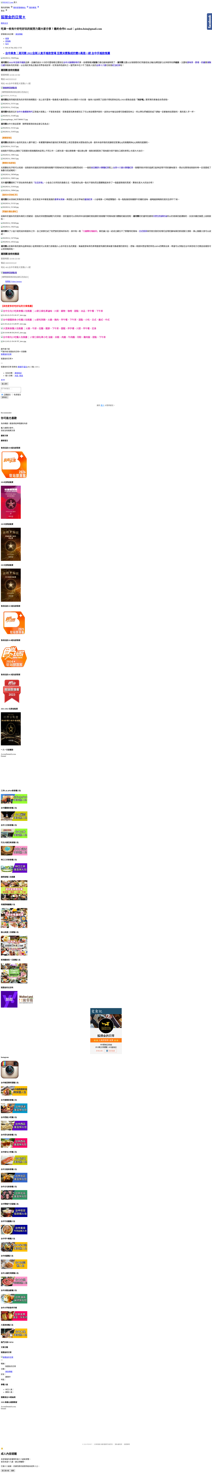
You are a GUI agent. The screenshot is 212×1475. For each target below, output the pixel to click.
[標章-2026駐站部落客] (14, 477)
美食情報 (19, 34)
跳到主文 (4, 23)
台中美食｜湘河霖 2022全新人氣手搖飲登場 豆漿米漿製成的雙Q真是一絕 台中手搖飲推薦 (57, 53)
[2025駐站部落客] (14, 635)
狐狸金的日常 (6, 354)
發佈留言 (5, 397)
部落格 (8, 41)
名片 (7, 44)
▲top (3, 379)
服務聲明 (127, 1444)
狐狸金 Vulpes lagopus (13, 281)
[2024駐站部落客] (14, 670)
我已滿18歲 (5, 1470)
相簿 (7, 39)
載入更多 (5, 384)
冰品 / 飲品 (19, 376)
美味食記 (18, 373)
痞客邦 (20, 367)
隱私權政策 (118, 1444)
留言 (25, 367)
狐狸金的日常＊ (13, 17)
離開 (12, 1470)
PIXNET (89, 1444)
